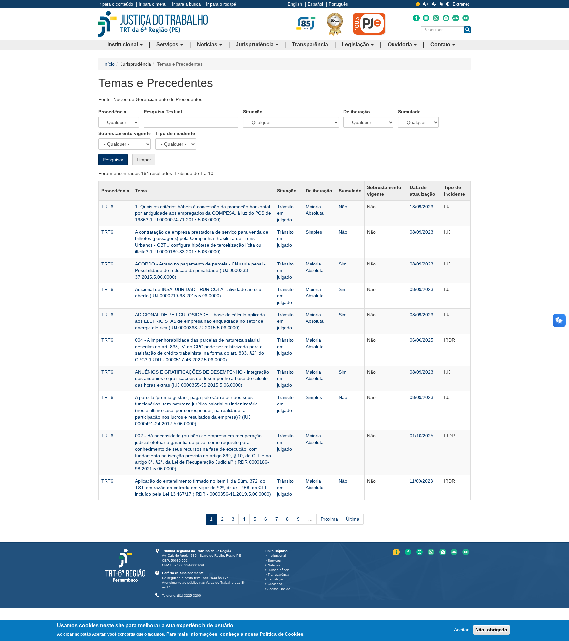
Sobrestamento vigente (124, 133)
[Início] (153, 24)
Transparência (310, 44)
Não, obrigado (491, 629)
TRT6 (107, 206)
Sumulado (409, 111)
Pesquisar (113, 159)
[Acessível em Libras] (441, 4)
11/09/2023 (421, 481)
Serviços (168, 44)
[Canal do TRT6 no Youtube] (465, 18)
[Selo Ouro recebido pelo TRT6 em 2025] (335, 24)
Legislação (356, 44)
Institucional (123, 44)
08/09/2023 (421, 232)
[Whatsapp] (436, 18)
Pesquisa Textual (163, 111)
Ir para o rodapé (221, 4)
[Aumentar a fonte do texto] (425, 4)
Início (109, 64)
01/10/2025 (421, 435)
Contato (441, 44)
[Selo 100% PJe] (369, 23)
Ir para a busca (186, 4)
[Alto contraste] (447, 4)
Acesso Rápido (278, 589)
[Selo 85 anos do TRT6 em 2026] (305, 23)
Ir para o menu (152, 4)
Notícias (208, 44)
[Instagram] (426, 18)
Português (338, 4)
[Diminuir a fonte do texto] (434, 4)
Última (352, 519)
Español (315, 4)
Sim (343, 263)
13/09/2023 (421, 206)
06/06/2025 (421, 340)
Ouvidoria (400, 44)
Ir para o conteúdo (115, 4)
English (295, 4)
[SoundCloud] (455, 18)
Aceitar (461, 629)
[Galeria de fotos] (446, 18)
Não (343, 206)
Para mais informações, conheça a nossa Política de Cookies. (235, 634)
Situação (253, 111)
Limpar (144, 159)
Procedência (112, 111)
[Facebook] (416, 18)
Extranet (461, 4)
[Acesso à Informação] (418, 4)
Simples (314, 232)
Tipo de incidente (175, 133)
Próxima (329, 519)
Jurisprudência (255, 44)
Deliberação (356, 111)
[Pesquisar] (467, 29)
